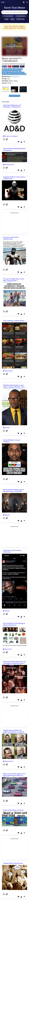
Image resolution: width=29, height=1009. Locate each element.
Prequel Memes (8, 761)
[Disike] (18, 142)
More (22, 66)
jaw (13, 72)
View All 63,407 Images (14, 95)
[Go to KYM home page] (2, 2)
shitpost (4, 70)
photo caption (23, 74)
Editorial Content (20, 19)
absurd (10, 69)
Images (6, 19)
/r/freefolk (7, 427)
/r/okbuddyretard (11, 70)
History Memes (8, 371)
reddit (5, 69)
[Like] (21, 142)
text (10, 72)
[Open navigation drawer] (27, 2)
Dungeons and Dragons (11, 136)
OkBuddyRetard (15, 76)
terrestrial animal (14, 74)
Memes (12, 19)
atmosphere (5, 72)
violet (3, 74)
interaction (21, 72)
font (17, 72)
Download (16, 66)
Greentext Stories (9, 164)
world (7, 74)
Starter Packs (8, 649)
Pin (10, 66)
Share (4, 66)
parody (14, 69)
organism (19, 70)
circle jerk (20, 69)
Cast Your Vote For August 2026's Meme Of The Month (14, 27)
